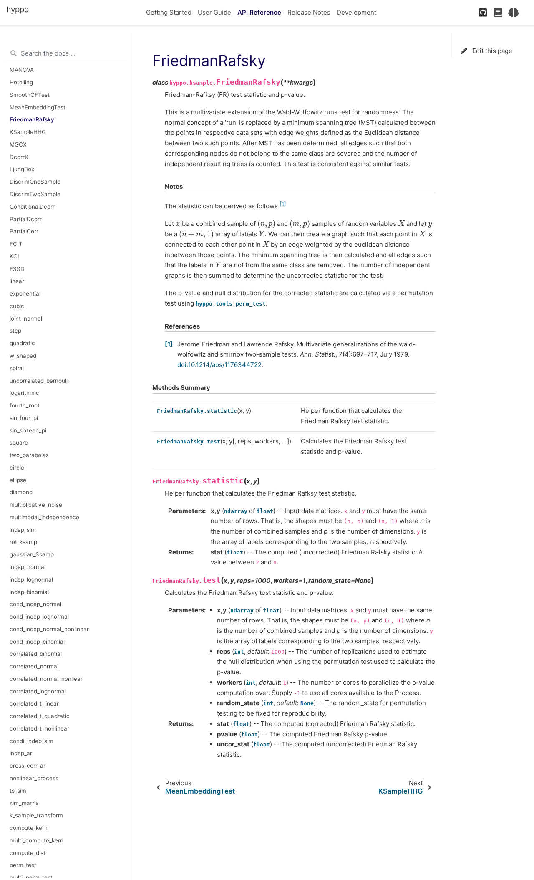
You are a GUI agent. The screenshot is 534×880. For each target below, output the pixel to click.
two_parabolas (29, 455)
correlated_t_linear (34, 703)
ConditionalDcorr (32, 206)
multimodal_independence (44, 517)
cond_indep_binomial (37, 641)
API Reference (259, 12)
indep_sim (23, 529)
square (19, 442)
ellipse (18, 480)
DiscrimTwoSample (35, 194)
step (15, 331)
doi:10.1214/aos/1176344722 (219, 365)
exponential (25, 293)
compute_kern (29, 827)
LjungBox (22, 169)
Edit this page (491, 51)
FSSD (17, 269)
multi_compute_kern (36, 840)
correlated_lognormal (38, 691)
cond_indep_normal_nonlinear (49, 629)
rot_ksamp (23, 542)
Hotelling (21, 82)
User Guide (214, 12)
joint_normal (26, 318)
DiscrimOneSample (35, 181)
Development (356, 12)
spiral (17, 368)
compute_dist (27, 853)
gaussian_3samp (32, 554)
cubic (17, 306)
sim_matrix (24, 803)
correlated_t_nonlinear (39, 728)
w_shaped (23, 355)
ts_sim (18, 790)
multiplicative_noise (36, 504)
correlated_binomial (36, 653)
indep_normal (27, 567)
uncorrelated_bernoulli (39, 380)
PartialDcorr (26, 219)
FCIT (16, 243)
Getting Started (168, 12)
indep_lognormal (31, 579)
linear (17, 281)
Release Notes (308, 12)
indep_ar (21, 753)
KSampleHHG (28, 132)
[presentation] (178, 224)
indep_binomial (29, 592)
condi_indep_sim (31, 741)
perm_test (23, 865)
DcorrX (19, 157)
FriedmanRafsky (32, 119)
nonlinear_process (34, 778)
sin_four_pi (24, 418)
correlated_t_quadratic (40, 716)
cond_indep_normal (35, 604)
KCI (14, 256)
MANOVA (22, 69)
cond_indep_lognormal (39, 616)
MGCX (18, 144)
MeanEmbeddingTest (37, 107)
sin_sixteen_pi (28, 430)
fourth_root (25, 405)
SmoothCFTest (30, 94)
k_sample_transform (36, 815)
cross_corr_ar (27, 765)
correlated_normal (34, 666)
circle (17, 467)
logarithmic (24, 392)
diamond (21, 492)
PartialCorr (24, 231)
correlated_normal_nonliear (46, 678)
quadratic (22, 343)
